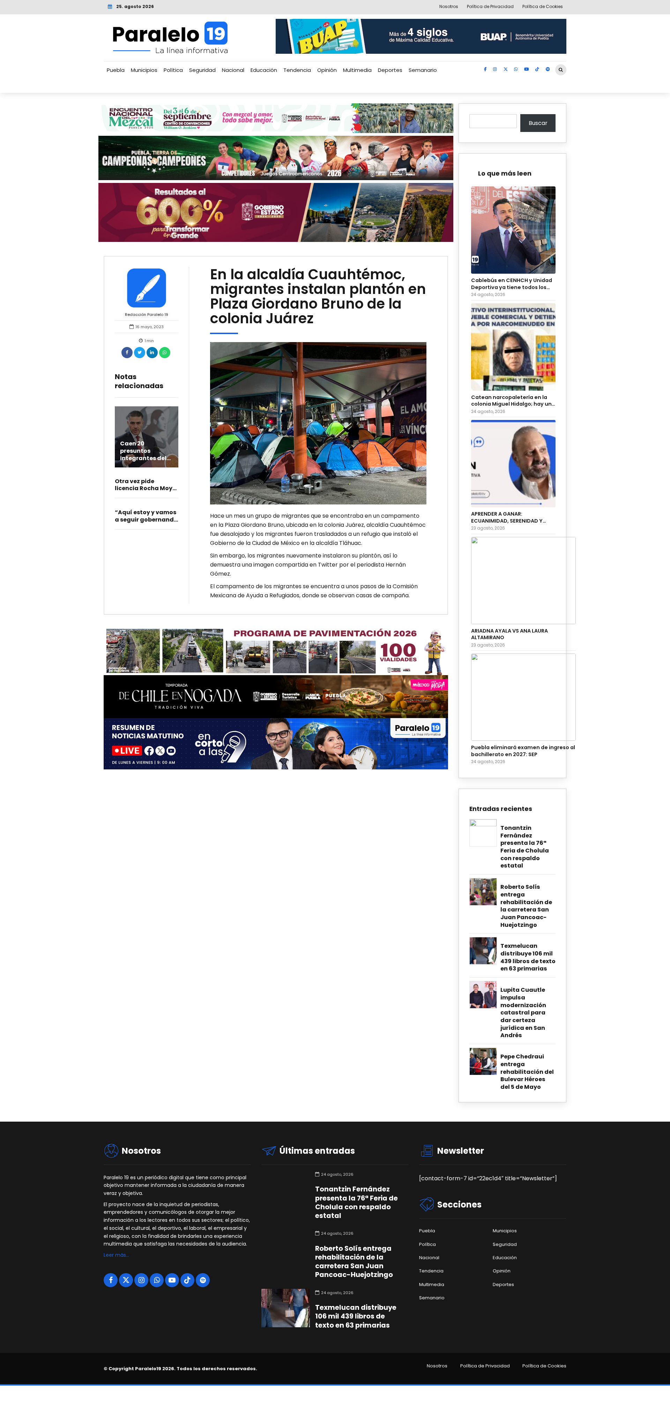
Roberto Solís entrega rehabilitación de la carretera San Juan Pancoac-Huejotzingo (526, 906)
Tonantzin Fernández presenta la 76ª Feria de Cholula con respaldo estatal (524, 847)
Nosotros (437, 1366)
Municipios (144, 70)
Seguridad (202, 70)
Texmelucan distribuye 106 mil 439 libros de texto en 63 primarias (528, 957)
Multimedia (357, 70)
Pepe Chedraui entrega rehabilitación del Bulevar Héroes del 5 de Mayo (527, 1072)
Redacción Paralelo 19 (146, 314)
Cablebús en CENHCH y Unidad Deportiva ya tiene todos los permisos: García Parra (511, 284)
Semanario (423, 70)
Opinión (327, 70)
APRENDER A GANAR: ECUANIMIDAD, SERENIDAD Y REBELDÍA (507, 517)
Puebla (116, 70)
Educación (264, 70)
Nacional (233, 70)
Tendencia (297, 70)
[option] (318, 423)
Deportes (390, 70)
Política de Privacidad (485, 1366)
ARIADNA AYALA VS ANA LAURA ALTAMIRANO (509, 634)
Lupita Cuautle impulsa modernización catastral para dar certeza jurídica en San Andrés (523, 1012)
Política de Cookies (544, 1366)
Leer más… (116, 1254)
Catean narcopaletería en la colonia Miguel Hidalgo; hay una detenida (513, 401)
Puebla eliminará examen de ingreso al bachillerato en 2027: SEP (523, 751)
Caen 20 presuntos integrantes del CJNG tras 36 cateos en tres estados (143, 462)
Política (173, 70)
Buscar (538, 123)
